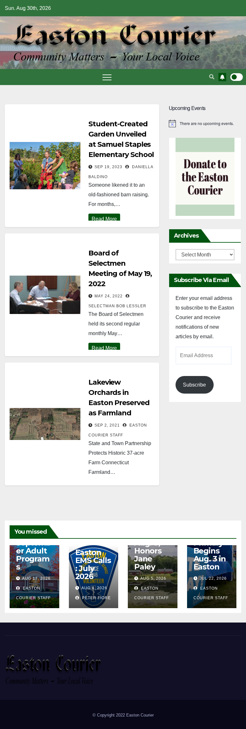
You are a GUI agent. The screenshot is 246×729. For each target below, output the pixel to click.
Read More (104, 219)
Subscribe (194, 385)
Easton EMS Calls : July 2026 (93, 564)
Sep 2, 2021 (107, 425)
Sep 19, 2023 (108, 167)
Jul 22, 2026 (213, 578)
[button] (211, 77)
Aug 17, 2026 (36, 578)
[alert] (205, 123)
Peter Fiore (96, 598)
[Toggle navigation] (107, 77)
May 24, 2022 (108, 296)
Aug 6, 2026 (94, 588)
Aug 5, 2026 (153, 578)
